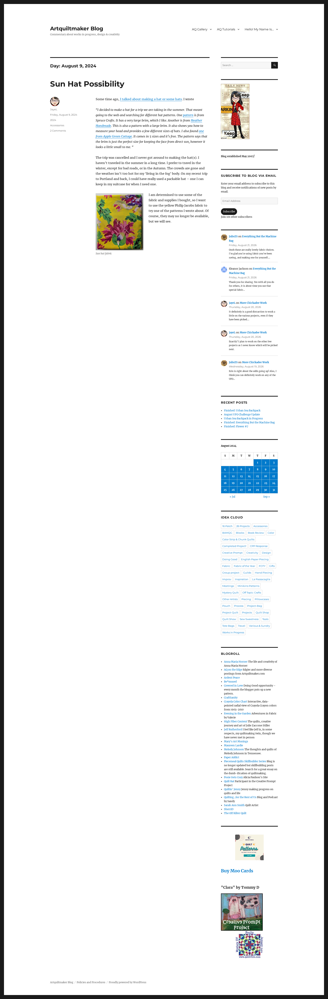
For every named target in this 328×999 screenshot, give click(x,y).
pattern (188, 115)
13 (241, 476)
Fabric (226, 565)
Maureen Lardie (233, 745)
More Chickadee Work (253, 303)
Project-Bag (254, 605)
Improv (226, 579)
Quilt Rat (229, 781)
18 (225, 483)
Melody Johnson (234, 749)
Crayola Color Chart (235, 701)
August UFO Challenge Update (242, 414)
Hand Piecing (263, 572)
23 (265, 483)
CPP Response (259, 546)
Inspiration (241, 579)
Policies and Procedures (91, 982)
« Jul (232, 496)
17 (273, 476)
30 (265, 490)
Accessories (57, 125)
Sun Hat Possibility (87, 83)
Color (271, 532)
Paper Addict (231, 757)
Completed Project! (234, 546)
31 (274, 490)
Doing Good (229, 559)
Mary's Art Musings (236, 741)
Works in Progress (233, 632)
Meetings (228, 585)
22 (257, 483)
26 (233, 490)
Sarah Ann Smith (234, 805)
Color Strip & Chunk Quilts (238, 539)
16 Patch (227, 526)
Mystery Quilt (230, 592)
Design (266, 552)
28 (249, 490)
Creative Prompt (232, 552)
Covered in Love (233, 685)
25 (225, 490)
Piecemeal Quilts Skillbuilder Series (245, 761)
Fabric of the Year (244, 565)
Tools (265, 619)
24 (273, 483)
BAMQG (227, 532)
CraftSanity (230, 697)
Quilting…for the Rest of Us (240, 797)
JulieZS (233, 236)
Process (238, 605)
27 (241, 490)
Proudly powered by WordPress (127, 982)
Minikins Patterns (248, 585)
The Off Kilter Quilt (235, 813)
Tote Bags (228, 625)
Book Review (256, 532)
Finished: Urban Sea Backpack (242, 410)
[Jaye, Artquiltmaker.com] (249, 111)
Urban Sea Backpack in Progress (243, 418)
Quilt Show (229, 619)
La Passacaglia (261, 579)
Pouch (226, 605)
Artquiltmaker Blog (76, 28)
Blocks (240, 532)
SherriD (228, 809)
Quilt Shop (262, 612)
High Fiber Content (235, 721)
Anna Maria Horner (236, 661)
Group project (230, 572)
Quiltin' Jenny (232, 789)
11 (225, 476)
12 (233, 476)
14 (249, 476)
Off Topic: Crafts (251, 592)
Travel (241, 625)
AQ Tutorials (226, 29)
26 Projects (243, 526)
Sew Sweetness (249, 619)
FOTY (262, 565)
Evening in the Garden (237, 713)
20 (241, 483)
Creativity (252, 552)
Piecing (246, 599)
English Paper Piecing (255, 559)
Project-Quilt (230, 612)
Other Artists (230, 599)
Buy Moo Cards (237, 871)
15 (257, 476)
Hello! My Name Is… (259, 29)
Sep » (266, 496)
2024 (53, 120)
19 (233, 483)
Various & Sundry (259, 625)
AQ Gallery (199, 29)
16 (265, 476)
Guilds (247, 572)
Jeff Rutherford (233, 729)
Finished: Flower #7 (236, 426)
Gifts (272, 565)
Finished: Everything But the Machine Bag (249, 422)
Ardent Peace (232, 677)
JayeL (53, 109)
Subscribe (229, 211)
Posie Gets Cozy (233, 777)
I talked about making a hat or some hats (151, 99)
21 (249, 483)
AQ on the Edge (233, 669)
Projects (247, 612)
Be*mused (230, 681)
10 (273, 469)
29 (257, 490)
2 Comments (58, 130)
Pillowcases (262, 599)
